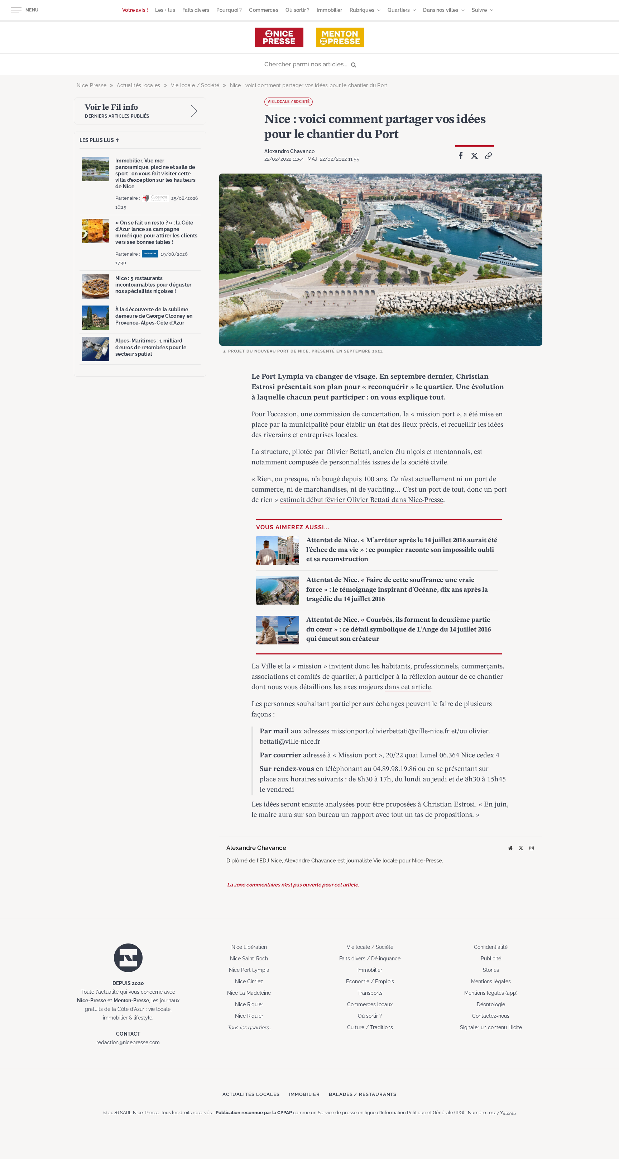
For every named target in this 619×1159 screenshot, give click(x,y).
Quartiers (399, 10)
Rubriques (362, 10)
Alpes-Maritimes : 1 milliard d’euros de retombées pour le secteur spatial (150, 347)
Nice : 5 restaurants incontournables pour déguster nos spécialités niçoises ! (153, 284)
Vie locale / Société (289, 102)
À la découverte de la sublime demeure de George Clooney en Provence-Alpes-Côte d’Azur (153, 316)
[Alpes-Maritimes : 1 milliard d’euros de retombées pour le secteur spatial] (95, 349)
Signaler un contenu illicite (491, 1027)
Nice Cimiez (249, 981)
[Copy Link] (488, 156)
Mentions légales (491, 981)
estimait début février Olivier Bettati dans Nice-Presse (361, 500)
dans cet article (408, 687)
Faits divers (195, 10)
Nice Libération (249, 947)
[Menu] (16, 10)
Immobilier (329, 10)
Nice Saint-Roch (249, 958)
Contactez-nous (490, 1016)
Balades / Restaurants (363, 1094)
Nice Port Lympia (249, 970)
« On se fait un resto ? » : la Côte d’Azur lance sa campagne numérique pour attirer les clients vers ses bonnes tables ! (156, 232)
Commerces (263, 10)
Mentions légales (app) (491, 993)
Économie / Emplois (370, 981)
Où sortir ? (297, 10)
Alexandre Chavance (289, 151)
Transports (370, 993)
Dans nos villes (440, 10)
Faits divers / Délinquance (369, 958)
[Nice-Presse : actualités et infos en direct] (279, 37)
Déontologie (491, 1004)
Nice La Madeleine (249, 993)
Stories (491, 970)
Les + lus (165, 10)
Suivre (479, 10)
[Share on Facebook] (460, 156)
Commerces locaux (370, 1004)
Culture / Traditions (370, 1027)
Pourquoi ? (229, 10)
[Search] (309, 65)
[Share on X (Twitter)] (474, 156)
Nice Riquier (249, 1004)
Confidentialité (491, 947)
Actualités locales (251, 1094)
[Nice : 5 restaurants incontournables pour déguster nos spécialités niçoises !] (95, 286)
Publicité (491, 958)
